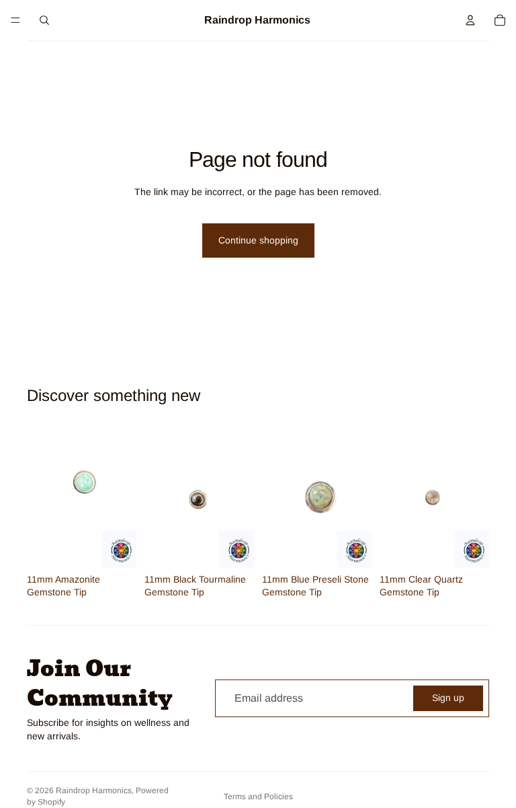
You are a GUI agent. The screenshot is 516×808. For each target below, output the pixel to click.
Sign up (448, 697)
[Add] (115, 547)
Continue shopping (258, 240)
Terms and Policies (258, 796)
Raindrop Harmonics (94, 790)
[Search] (44, 20)
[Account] (470, 20)
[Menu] (15, 20)
